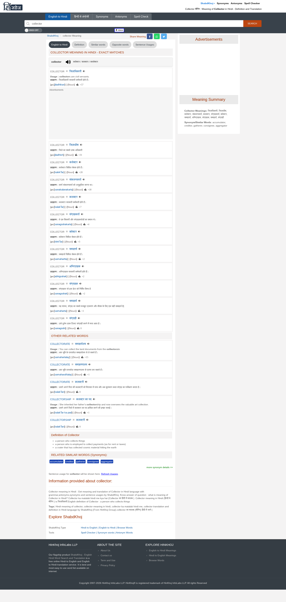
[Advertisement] (111, 116)
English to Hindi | (108, 527)
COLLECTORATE (60, 343)
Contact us (106, 555)
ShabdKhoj (207, 3)
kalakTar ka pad (63, 412)
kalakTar (59, 206)
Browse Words (125, 527)
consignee (93, 461)
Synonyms (223, 3)
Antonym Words (124, 532)
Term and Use (108, 560)
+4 (87, 224)
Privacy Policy (108, 565)
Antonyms (236, 3)
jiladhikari (60, 84)
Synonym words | (106, 532)
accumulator (56, 461)
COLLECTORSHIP (60, 399)
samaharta (60, 310)
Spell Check (141, 16)
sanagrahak (61, 293)
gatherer (80, 461)
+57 (81, 84)
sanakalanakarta (63, 189)
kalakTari (59, 391)
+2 (83, 259)
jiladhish (59, 154)
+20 (80, 172)
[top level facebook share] (150, 36)
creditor (69, 461)
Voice (120, 30)
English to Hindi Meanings (162, 550)
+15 (85, 357)
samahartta (61, 259)
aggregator (107, 461)
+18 (89, 189)
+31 (79, 155)
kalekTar (59, 172)
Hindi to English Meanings (162, 555)
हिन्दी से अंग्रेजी (81, 16)
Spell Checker (252, 3)
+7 (79, 207)
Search (252, 23)
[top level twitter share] (164, 36)
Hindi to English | (90, 527)
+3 (78, 241)
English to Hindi (57, 16)
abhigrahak (61, 276)
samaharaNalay (63, 374)
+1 (82, 311)
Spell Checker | (89, 532)
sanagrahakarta (63, 224)
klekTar (58, 241)
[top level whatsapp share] (157, 36)
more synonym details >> (159, 467)
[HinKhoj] (12, 6)
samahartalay (62, 357)
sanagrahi (60, 328)
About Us (105, 550)
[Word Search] (28, 23)
